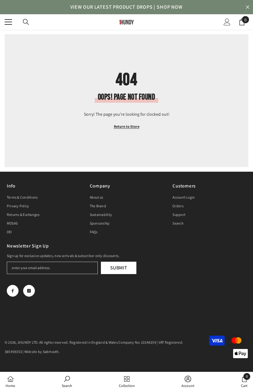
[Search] (26, 22)
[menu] (8, 22)
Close (247, 7)
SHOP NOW (169, 7)
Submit (118, 267)
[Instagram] (29, 291)
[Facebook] (13, 291)
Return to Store (126, 126)
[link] (67, 381)
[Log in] (227, 22)
